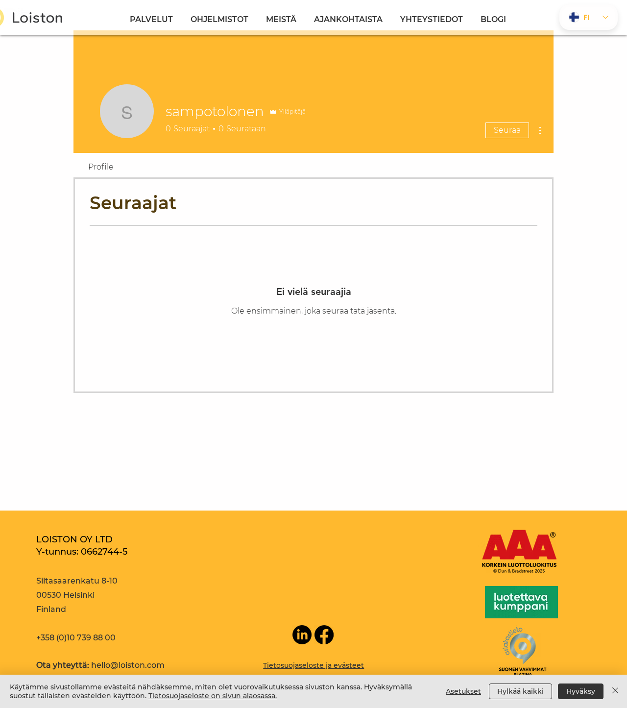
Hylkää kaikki (520, 691)
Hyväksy (580, 691)
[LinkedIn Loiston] (302, 634)
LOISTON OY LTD (74, 539)
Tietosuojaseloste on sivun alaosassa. (212, 695)
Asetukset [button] (463, 691)
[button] (219, 15)
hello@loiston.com (128, 665)
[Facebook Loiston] (324, 634)
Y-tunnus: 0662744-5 (81, 551)
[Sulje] (615, 691)
